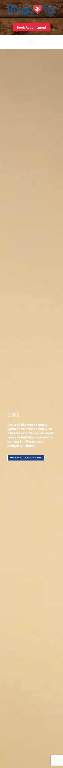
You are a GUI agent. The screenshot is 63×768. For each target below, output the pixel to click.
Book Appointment (31, 27)
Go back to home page (26, 457)
